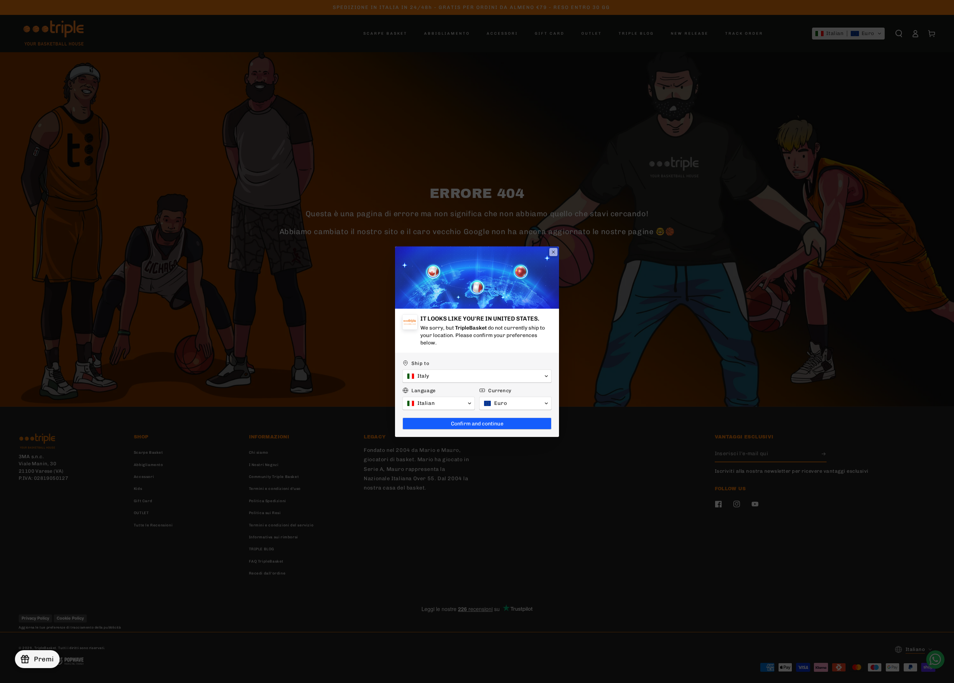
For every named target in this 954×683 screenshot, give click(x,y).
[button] (477, 376)
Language (423, 390)
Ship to (420, 363)
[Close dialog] (553, 252)
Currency (500, 390)
